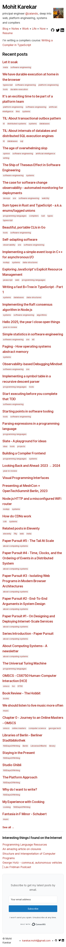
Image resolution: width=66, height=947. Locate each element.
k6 (33, 339)
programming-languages (14, 216)
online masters (19, 728)
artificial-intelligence (45, 153)
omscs (6, 686)
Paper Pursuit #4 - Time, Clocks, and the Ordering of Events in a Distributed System (32, 558)
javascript (7, 280)
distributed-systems (16, 123)
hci (13, 686)
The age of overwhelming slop (24, 148)
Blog (5, 28)
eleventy (7, 533)
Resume (7, 33)
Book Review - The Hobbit (21, 693)
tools (5, 89)
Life (34, 28)
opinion (6, 153)
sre (14, 198)
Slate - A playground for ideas (24, 441)
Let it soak (10, 62)
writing (6, 158)
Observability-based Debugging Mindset (32, 364)
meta (5, 67)
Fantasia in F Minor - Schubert (24, 814)
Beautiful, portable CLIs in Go (23, 227)
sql (21, 141)
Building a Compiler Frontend (24, 453)
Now (43, 28)
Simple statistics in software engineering (32, 334)
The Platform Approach (19, 777)
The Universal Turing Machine (24, 663)
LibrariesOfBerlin (39, 746)
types (50, 216)
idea (5, 446)
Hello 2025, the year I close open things (31, 322)
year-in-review (10, 327)
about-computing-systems (15, 546)
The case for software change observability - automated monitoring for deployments (32, 188)
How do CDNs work (16, 516)
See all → (8, 827)
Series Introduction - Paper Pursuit (28, 633)
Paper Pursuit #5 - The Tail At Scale (28, 541)
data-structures (30, 262)
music (6, 711)
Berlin (25, 746)
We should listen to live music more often (32, 705)
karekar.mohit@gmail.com (36, 940)
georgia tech (55, 728)
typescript (8, 85)
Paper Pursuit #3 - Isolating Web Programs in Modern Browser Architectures (26, 581)
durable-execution (19, 89)
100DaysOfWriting (11, 746)
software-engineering (21, 67)
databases (44, 123)
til (4, 123)
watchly (45, 198)
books (6, 698)
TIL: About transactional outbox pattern (31, 118)
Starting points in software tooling (27, 411)
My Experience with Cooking (23, 802)
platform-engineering (48, 85)
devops (6, 198)
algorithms (42, 315)
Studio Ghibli (11, 765)
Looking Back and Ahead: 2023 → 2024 (31, 466)
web (17, 280)
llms (18, 111)
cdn (5, 521)
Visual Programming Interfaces (25, 478)
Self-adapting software (19, 239)
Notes (15, 28)
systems (26, 111)
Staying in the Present (18, 753)
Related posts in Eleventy (21, 528)
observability (9, 245)
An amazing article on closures (21, 849)
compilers (34, 216)
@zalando (31, 13)
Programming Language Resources (24, 844)
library (52, 746)
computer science (37, 728)
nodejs (6, 262)
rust (43, 216)
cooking (7, 807)
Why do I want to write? (19, 789)
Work (25, 28)
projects (21, 446)
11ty (15, 533)
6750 (20, 686)
